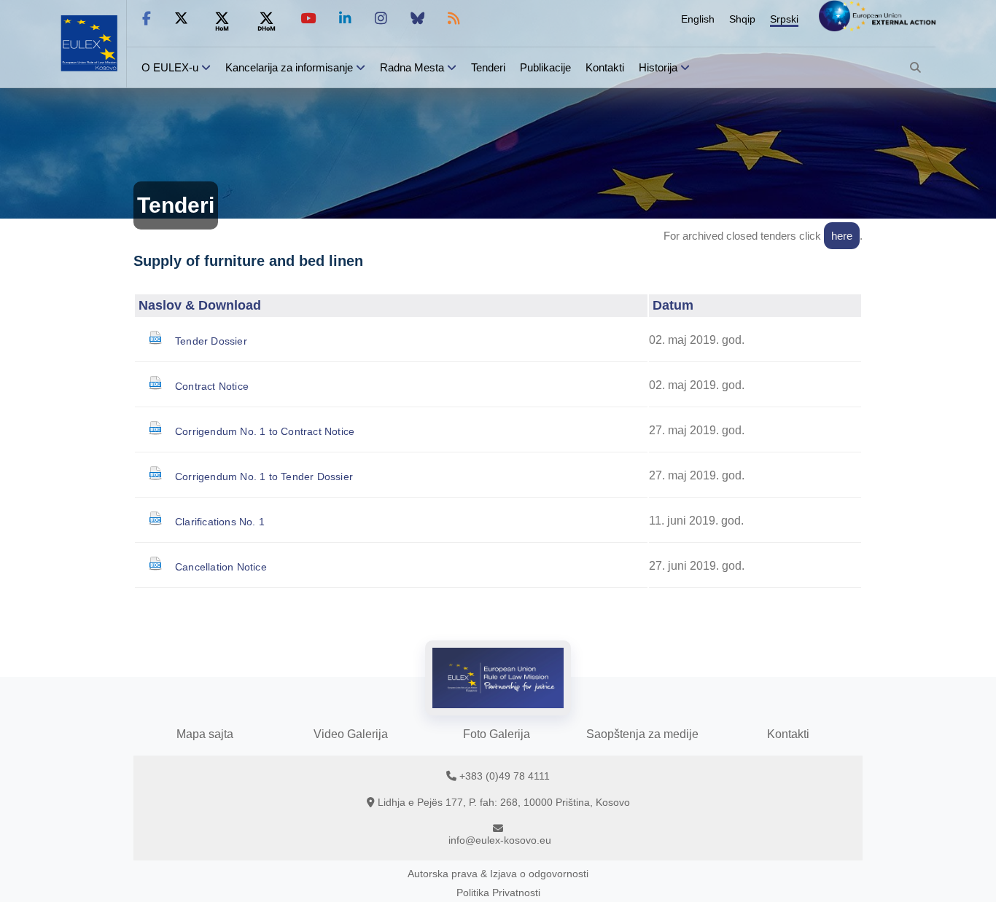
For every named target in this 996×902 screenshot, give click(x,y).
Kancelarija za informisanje (290, 67)
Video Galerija (351, 734)
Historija (658, 67)
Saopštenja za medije (642, 734)
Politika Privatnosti (498, 892)
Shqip (742, 19)
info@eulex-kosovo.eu (499, 840)
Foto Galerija (496, 734)
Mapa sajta (204, 734)
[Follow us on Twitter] (181, 18)
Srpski (784, 19)
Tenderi (488, 67)
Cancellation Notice (221, 567)
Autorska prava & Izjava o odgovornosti (498, 873)
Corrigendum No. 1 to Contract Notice (264, 431)
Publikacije (545, 67)
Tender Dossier (211, 341)
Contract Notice (212, 386)
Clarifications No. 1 (220, 522)
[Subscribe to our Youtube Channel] (308, 18)
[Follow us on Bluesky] (417, 18)
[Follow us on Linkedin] (345, 18)
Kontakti (604, 67)
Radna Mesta (412, 67)
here (841, 236)
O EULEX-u (169, 67)
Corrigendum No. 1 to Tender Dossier (264, 476)
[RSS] (454, 18)
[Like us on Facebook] (146, 18)
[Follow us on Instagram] (381, 18)
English (698, 19)
